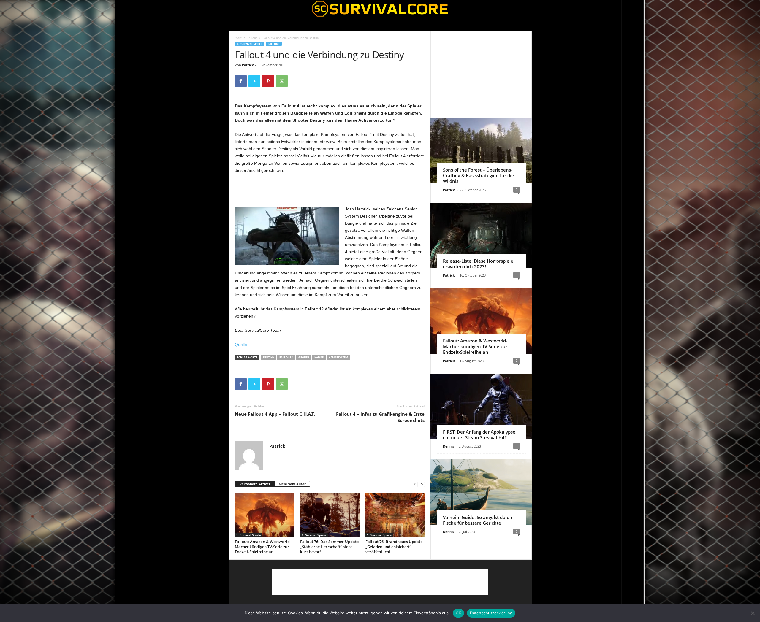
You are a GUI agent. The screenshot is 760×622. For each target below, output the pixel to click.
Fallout (252, 38)
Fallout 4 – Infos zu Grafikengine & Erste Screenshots (380, 417)
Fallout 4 (286, 357)
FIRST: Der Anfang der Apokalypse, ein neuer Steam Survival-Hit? (480, 434)
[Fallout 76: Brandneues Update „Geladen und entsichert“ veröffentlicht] (395, 515)
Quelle (241, 344)
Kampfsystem (338, 357)
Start (238, 38)
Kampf (319, 357)
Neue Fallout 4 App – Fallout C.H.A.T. (275, 414)
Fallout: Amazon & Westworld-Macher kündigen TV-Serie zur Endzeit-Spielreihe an (263, 546)
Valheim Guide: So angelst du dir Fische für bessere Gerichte (477, 520)
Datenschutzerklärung (491, 612)
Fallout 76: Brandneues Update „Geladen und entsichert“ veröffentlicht (393, 546)
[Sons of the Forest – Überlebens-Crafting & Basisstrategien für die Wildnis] (481, 150)
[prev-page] (415, 484)
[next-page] (422, 484)
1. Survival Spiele (249, 44)
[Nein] (753, 613)
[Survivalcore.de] (380, 8)
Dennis (448, 446)
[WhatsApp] (282, 81)
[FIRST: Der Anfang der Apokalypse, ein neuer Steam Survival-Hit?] (481, 406)
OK (458, 612)
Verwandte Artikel (255, 484)
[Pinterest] (268, 81)
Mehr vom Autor (292, 484)
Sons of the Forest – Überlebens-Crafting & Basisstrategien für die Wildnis (478, 175)
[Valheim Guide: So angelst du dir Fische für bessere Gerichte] (481, 492)
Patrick (248, 65)
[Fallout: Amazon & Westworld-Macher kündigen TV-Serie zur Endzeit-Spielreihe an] (264, 515)
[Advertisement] (329, 190)
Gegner (303, 357)
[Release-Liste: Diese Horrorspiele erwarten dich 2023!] (481, 235)
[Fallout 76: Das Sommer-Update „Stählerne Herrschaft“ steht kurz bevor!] (330, 515)
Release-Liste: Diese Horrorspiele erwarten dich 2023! (478, 263)
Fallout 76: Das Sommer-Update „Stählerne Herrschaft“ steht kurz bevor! (329, 546)
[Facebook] (241, 81)
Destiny (268, 357)
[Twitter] (254, 81)
